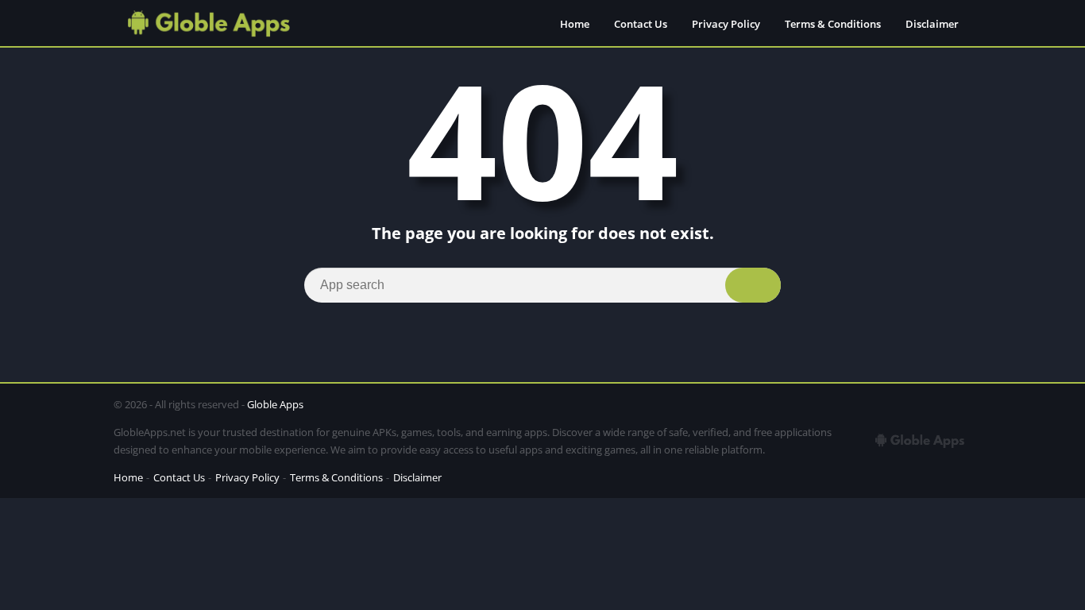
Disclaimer (932, 24)
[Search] (753, 285)
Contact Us (640, 24)
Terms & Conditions (833, 24)
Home (574, 24)
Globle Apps (275, 404)
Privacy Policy (726, 24)
